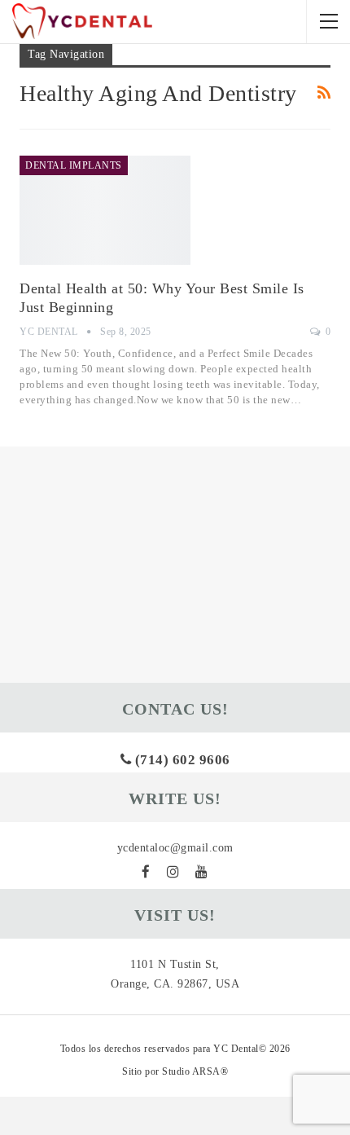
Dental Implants (73, 165)
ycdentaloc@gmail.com (175, 848)
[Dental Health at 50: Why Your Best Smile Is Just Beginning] (105, 210)
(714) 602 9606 (180, 760)
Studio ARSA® (195, 1071)
